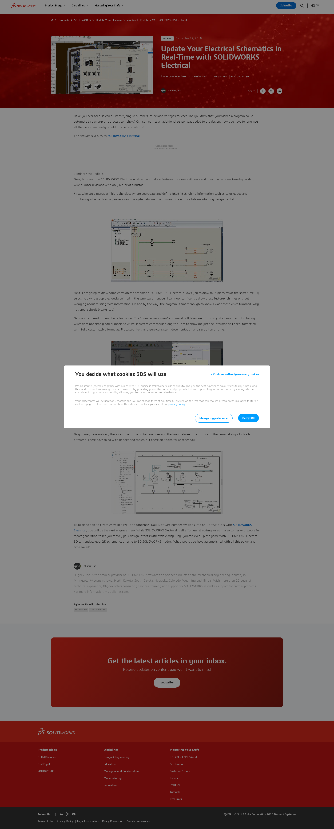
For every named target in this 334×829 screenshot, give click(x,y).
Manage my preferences (213, 418)
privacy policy (176, 404)
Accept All (248, 418)
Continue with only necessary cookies (236, 374)
